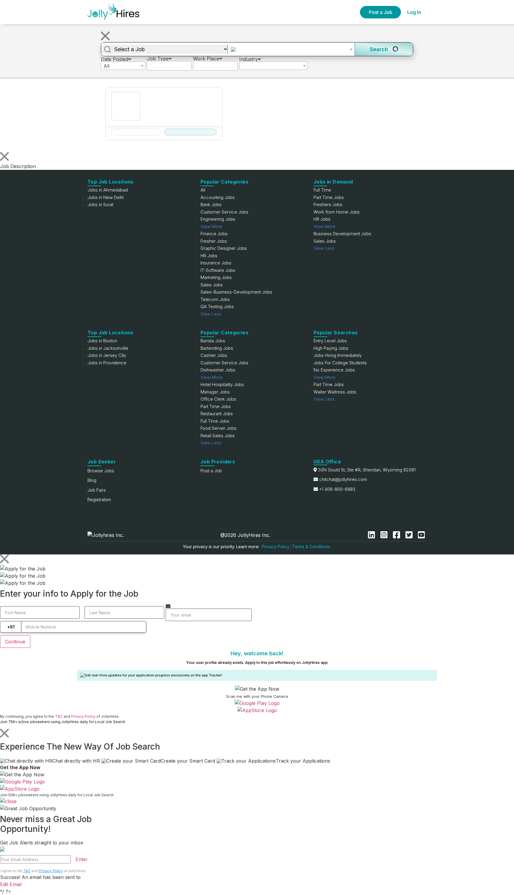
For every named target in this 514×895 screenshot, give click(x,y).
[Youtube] (421, 535)
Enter (82, 859)
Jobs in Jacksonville (107, 348)
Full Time (322, 190)
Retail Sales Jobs (217, 435)
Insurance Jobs (215, 263)
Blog (91, 480)
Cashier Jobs (213, 355)
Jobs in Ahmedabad (107, 190)
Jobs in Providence (106, 363)
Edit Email (10, 884)
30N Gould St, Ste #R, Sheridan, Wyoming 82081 (367, 470)
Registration (99, 499)
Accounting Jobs (217, 197)
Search (380, 49)
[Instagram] (385, 535)
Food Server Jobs (218, 428)
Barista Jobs (212, 341)
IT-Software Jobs (217, 270)
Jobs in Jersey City (106, 355)
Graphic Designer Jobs (223, 248)
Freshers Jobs (328, 204)
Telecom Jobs (215, 299)
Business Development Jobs (342, 233)
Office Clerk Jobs (218, 399)
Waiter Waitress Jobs (335, 392)
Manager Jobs (215, 392)
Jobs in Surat (100, 204)
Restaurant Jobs (216, 413)
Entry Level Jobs (330, 341)
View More (211, 226)
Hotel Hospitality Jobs (222, 384)
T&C (59, 716)
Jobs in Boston (102, 341)
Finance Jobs (214, 233)
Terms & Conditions (311, 546)
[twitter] (410, 535)
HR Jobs (208, 255)
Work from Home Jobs (337, 212)
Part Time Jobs (329, 197)
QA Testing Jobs (217, 306)
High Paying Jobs (331, 348)
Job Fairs (96, 490)
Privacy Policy (275, 546)
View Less (211, 314)
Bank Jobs (211, 204)
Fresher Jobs (213, 241)
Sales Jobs (211, 285)
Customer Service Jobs (224, 212)
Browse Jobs (100, 471)
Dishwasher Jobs (217, 370)
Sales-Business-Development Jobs (236, 292)
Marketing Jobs (216, 277)
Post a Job (380, 12)
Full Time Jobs (214, 421)
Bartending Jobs (216, 348)
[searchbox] (150, 65)
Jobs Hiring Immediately (338, 355)
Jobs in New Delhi (105, 197)
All (202, 190)
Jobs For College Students (340, 363)
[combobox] (291, 49)
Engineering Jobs (217, 219)
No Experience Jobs (334, 370)
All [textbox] (106, 66)
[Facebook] (397, 535)
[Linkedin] (372, 535)
